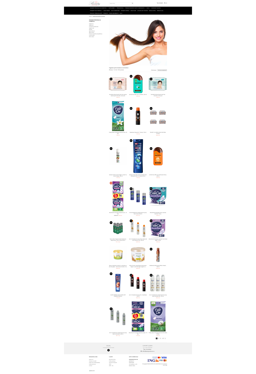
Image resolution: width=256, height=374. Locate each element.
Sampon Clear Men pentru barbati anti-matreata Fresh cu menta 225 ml (138, 175)
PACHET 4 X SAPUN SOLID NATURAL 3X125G (158, 133)
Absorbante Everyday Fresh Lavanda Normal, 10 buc (158, 213)
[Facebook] (108, 350)
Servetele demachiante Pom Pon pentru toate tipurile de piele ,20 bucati (118, 95)
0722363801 (148, 349)
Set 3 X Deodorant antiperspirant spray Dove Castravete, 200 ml (118, 333)
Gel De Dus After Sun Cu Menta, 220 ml (138, 94)
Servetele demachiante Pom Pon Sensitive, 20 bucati (158, 95)
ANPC (110, 364)
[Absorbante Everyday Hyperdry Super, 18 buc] (138, 316)
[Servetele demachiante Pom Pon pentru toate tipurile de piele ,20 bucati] (118, 83)
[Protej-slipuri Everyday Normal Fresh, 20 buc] (118, 116)
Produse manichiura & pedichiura (95, 33)
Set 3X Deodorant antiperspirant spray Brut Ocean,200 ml (138, 213)
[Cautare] (132, 3)
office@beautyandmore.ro (148, 351)
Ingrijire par (91, 25)
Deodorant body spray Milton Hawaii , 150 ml (158, 266)
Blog (121, 13)
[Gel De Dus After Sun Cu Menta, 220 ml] (138, 84)
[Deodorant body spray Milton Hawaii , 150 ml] (158, 254)
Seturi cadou (91, 36)
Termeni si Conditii (92, 361)
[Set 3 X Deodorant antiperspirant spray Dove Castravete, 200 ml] (118, 316)
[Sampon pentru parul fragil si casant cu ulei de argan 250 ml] (118, 156)
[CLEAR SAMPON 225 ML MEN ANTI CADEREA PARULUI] (118, 283)
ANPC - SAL (111, 365)
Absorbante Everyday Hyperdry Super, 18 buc (138, 333)
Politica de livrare (92, 364)
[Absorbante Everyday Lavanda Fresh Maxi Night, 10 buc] (158, 228)
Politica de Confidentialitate (94, 362)
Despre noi (91, 359)
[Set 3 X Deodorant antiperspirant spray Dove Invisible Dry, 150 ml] (158, 282)
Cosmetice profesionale (93, 26)
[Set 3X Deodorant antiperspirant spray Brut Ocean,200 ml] (138, 196)
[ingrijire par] (138, 42)
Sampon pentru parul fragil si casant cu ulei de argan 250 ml (118, 175)
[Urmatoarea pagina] (165, 338)
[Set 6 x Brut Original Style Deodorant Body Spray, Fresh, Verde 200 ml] (118, 228)
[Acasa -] (95, 3)
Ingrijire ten (91, 23)
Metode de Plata (112, 359)
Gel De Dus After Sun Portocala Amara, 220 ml (158, 175)
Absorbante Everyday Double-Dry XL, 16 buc (118, 213)
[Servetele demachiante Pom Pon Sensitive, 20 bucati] (158, 83)
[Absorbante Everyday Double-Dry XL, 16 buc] (118, 196)
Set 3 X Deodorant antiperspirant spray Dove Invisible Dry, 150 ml (158, 295)
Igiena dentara (92, 31)
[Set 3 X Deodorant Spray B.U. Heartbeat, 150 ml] (138, 282)
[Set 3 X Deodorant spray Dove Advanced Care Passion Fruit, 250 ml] (138, 228)
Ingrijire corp (91, 28)
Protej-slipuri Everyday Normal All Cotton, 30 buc (158, 333)
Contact (90, 365)
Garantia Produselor (113, 362)
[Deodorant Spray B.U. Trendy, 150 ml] (138, 116)
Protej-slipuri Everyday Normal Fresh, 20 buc (118, 133)
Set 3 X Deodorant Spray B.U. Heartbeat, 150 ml (138, 295)
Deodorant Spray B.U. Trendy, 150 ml (138, 132)
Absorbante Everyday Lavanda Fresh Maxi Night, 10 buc (158, 239)
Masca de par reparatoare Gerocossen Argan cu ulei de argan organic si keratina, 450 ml (138, 266)
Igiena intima (91, 32)
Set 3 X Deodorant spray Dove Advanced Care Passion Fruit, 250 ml (138, 239)
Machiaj (90, 29)
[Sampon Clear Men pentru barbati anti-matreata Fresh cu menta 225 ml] (138, 156)
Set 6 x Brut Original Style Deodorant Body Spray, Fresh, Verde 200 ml (118, 239)
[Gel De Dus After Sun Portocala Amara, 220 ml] (158, 156)
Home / (90, 16)
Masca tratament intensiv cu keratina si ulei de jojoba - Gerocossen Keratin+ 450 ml (118, 266)
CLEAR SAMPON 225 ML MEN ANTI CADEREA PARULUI (118, 295)
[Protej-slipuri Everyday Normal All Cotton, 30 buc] (158, 316)
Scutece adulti (92, 35)
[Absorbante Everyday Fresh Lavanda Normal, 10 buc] (158, 196)
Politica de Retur (112, 361)
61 (163, 338)
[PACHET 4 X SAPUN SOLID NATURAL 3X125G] (158, 116)
